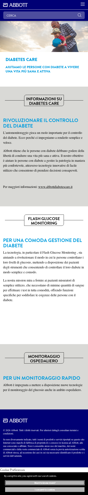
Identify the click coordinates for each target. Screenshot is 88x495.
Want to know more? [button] (44, 482)
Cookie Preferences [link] (12, 469)
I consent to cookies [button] (45, 489)
